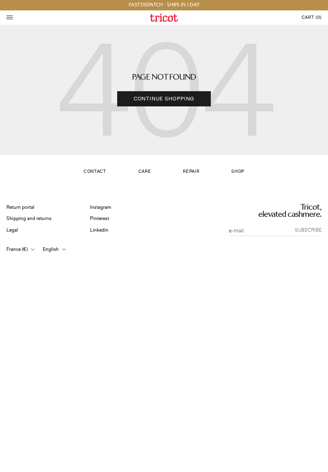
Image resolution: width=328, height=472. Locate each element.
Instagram (100, 207)
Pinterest (99, 219)
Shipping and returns (29, 219)
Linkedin (99, 230)
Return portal (20, 207)
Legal (12, 230)
